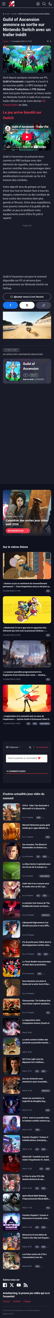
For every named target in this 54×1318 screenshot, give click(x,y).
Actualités (14, 14)
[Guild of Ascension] (13, 370)
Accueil (7, 14)
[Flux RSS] (26, 1285)
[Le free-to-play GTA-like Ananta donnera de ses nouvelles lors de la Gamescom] (11, 1182)
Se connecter (42, 747)
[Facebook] (5, 1285)
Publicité (17, 1301)
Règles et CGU (8, 1314)
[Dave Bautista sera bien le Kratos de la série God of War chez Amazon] (11, 987)
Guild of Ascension (31, 366)
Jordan (5, 41)
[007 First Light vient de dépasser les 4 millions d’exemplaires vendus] (11, 1065)
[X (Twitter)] (12, 1285)
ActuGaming (11, 4)
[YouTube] (19, 1285)
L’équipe (27, 1301)
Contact (6, 1301)
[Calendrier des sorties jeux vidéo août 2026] (27, 513)
